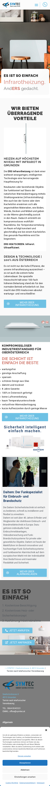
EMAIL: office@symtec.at (14, 711)
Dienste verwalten (24, 756)
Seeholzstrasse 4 (11, 694)
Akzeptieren (25, 763)
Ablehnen (25, 770)
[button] (46, 730)
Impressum (40, 783)
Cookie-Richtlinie (12, 783)
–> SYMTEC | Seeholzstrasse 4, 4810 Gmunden (24, 668)
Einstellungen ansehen (25, 777)
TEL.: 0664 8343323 (12, 708)
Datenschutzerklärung (27, 783)
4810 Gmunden (9, 697)
